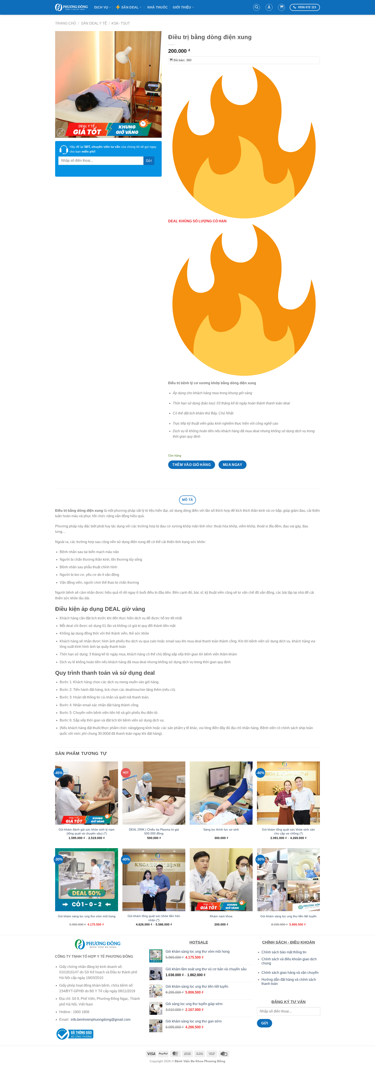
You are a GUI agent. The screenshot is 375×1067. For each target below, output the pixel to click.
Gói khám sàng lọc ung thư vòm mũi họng (86, 916)
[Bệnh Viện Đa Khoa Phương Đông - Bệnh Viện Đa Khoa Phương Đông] (71, 7)
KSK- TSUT (121, 23)
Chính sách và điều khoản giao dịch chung (289, 961)
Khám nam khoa (221, 916)
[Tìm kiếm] (256, 7)
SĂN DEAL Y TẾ (94, 23)
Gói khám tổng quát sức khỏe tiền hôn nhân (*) (154, 918)
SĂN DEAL (129, 7)
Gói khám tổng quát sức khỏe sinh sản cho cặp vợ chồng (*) (288, 831)
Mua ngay (232, 465)
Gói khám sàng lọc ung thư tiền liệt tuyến (288, 916)
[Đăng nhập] (269, 7)
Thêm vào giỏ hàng (191, 465)
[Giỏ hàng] (281, 7)
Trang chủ (65, 23)
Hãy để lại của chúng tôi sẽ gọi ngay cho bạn (113, 149)
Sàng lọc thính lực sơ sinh (221, 829)
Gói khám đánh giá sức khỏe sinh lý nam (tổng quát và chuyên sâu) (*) (87, 831)
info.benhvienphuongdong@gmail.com (100, 1019)
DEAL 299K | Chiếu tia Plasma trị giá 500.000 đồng (154, 831)
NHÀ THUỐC (157, 7)
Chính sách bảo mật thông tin (284, 952)
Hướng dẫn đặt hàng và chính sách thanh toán (289, 982)
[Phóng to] (61, 132)
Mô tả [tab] (187, 500)
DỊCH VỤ (101, 7)
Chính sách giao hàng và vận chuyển (290, 972)
